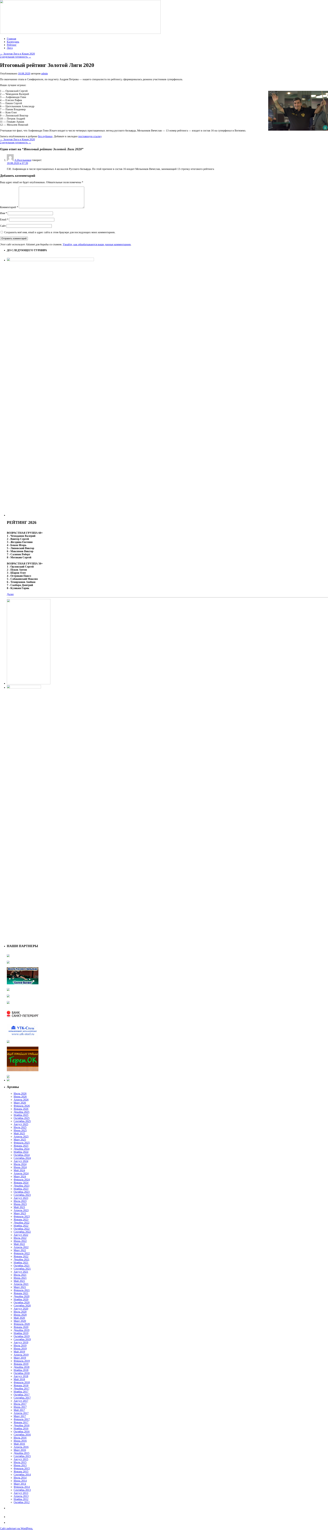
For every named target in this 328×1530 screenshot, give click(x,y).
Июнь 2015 (20, 1465)
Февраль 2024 (22, 1179)
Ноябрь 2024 (21, 1151)
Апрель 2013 (21, 1496)
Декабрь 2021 (21, 1259)
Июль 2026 (20, 1093)
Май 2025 (19, 1133)
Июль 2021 (20, 1274)
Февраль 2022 (22, 1253)
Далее (10, 594)
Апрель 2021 (21, 1284)
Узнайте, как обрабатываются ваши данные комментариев (97, 244)
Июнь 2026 (20, 1096)
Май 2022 (19, 1244)
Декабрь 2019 (21, 1330)
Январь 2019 (21, 1364)
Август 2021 (21, 1271)
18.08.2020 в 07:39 (17, 163)
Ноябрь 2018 (21, 1370)
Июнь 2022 (20, 1241)
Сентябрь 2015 (22, 1456)
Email (4, 219)
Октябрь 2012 (22, 1502)
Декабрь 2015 (21, 1453)
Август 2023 (21, 1198)
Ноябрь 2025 (21, 1115)
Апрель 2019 (21, 1354)
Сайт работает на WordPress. (16, 1528)
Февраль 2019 (22, 1360)
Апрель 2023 (21, 1210)
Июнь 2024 (20, 1167)
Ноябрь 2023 (21, 1188)
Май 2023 (19, 1207)
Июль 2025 (20, 1127)
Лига (10, 47)
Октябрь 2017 (22, 1394)
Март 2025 (20, 1139)
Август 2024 (21, 1161)
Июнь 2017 (20, 1407)
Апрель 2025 (21, 1136)
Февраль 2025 (22, 1142)
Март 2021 (20, 1287)
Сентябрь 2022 (22, 1231)
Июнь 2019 (20, 1348)
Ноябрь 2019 (21, 1333)
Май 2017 (19, 1410)
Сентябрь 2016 (22, 1434)
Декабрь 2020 (21, 1296)
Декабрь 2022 (21, 1222)
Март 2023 (20, 1213)
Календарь (13, 41)
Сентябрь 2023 (22, 1194)
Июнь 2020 (20, 1314)
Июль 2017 (20, 1403)
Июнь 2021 (20, 1277)
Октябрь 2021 (22, 1265)
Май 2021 (19, 1281)
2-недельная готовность (15, 56)
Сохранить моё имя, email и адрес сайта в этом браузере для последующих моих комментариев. (59, 232)
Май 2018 (19, 1379)
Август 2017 (21, 1400)
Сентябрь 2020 (22, 1305)
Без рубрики (45, 136)
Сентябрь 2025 (22, 1121)
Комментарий (9, 207)
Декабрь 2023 (21, 1185)
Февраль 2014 (22, 1486)
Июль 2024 (20, 1164)
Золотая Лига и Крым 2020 (17, 53)
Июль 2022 (20, 1237)
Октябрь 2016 (22, 1431)
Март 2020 (20, 1320)
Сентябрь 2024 (22, 1158)
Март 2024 (20, 1176)
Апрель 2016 (21, 1446)
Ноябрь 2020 (21, 1299)
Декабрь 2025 (21, 1111)
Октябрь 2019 (22, 1336)
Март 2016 (20, 1450)
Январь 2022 (21, 1256)
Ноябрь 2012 (21, 1499)
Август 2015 (21, 1459)
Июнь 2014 (20, 1480)
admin (44, 73)
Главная (11, 38)
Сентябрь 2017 (22, 1397)
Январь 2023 (21, 1219)
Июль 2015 (20, 1462)
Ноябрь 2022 (21, 1225)
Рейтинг (12, 44)
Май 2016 (19, 1443)
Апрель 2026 (21, 1099)
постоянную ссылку (89, 136)
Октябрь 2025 (22, 1118)
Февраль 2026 (22, 1105)
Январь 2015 (21, 1471)
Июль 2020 (20, 1311)
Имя (3, 213)
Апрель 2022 (21, 1247)
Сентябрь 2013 (22, 1490)
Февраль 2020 (22, 1324)
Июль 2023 (20, 1201)
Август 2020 (21, 1308)
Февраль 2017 (22, 1419)
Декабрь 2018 (21, 1367)
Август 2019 (21, 1342)
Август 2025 (21, 1124)
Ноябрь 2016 (21, 1428)
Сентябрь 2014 (22, 1474)
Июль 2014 (20, 1477)
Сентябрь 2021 (22, 1268)
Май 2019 (19, 1351)
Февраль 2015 (22, 1468)
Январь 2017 (21, 1422)
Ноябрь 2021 (21, 1262)
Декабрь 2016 (21, 1425)
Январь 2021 (21, 1293)
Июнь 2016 (20, 1440)
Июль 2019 (20, 1345)
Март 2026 (20, 1102)
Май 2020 (19, 1317)
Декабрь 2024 (21, 1148)
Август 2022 (21, 1234)
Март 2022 (20, 1250)
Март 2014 (20, 1483)
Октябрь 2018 (22, 1373)
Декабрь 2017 (21, 1388)
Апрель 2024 (21, 1173)
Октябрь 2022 (22, 1228)
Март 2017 (20, 1416)
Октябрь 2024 (22, 1155)
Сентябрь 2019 (22, 1339)
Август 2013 (21, 1493)
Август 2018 (21, 1376)
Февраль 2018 (22, 1382)
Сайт (3, 225)
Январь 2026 (21, 1108)
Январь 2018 (21, 1385)
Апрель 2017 (21, 1413)
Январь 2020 (21, 1327)
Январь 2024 (21, 1182)
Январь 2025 (21, 1145)
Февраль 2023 (22, 1216)
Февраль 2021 (22, 1290)
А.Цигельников (22, 160)
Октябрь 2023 (22, 1191)
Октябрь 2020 (22, 1302)
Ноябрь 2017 (21, 1391)
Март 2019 (20, 1357)
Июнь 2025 (20, 1130)
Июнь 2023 (20, 1204)
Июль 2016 (20, 1437)
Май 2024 (19, 1170)
